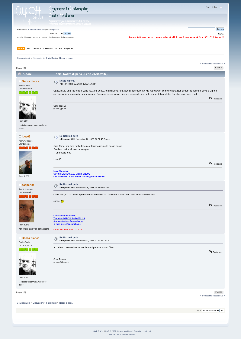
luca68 (26, 136)
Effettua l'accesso (36, 29)
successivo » (219, 64)
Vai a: (199, 311)
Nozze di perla (67, 80)
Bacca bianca (30, 81)
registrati (55, 29)
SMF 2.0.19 (98, 331)
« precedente (206, 64)
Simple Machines (124, 331)
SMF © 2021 (110, 331)
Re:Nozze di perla (68, 136)
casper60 (28, 184)
